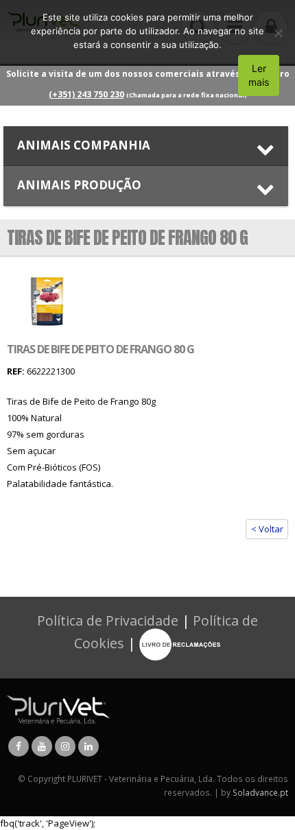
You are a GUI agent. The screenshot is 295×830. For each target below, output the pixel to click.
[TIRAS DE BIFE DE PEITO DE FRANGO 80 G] (47, 300)
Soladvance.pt (260, 792)
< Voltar (267, 529)
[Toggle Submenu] (145, 145)
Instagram (65, 746)
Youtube (42, 746)
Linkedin (88, 746)
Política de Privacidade (107, 620)
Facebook (18, 746)
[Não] (278, 33)
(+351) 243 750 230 (86, 94)
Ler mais (258, 75)
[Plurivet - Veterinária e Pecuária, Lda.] (58, 708)
